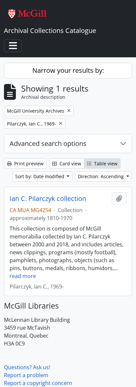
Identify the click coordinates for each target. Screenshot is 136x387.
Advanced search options (48, 143)
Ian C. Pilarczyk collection (48, 199)
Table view (105, 163)
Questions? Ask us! (27, 367)
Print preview (28, 163)
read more (23, 276)
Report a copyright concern (38, 383)
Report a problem (26, 375)
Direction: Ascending (101, 176)
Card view (69, 163)
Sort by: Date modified (40, 176)
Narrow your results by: (68, 70)
